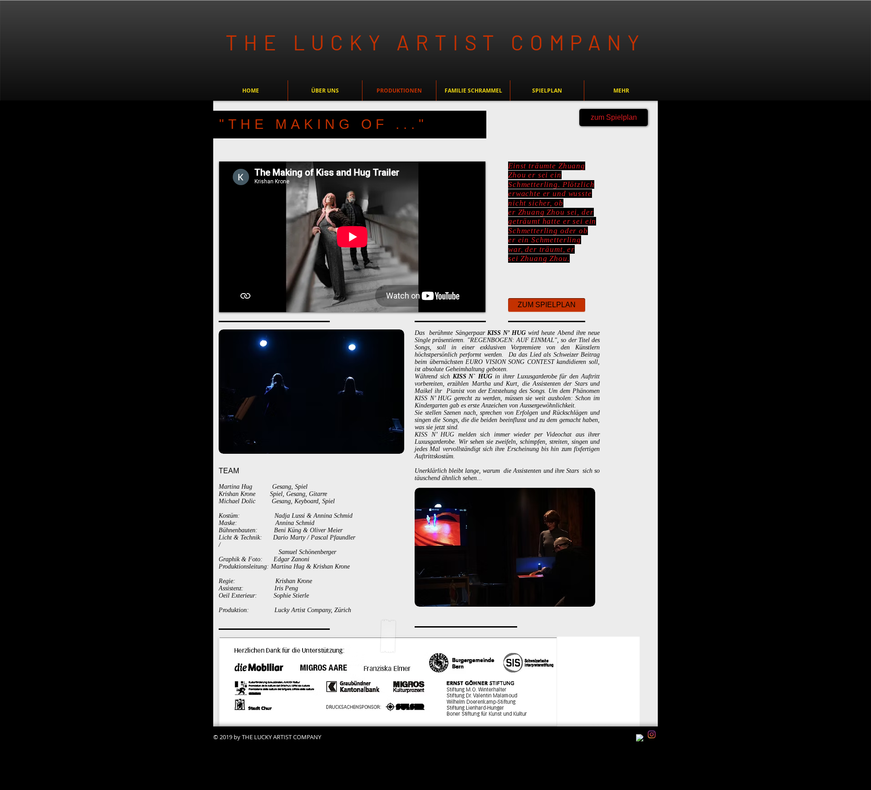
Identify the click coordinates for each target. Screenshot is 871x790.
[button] (473, 90)
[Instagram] (652, 734)
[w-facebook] (640, 738)
